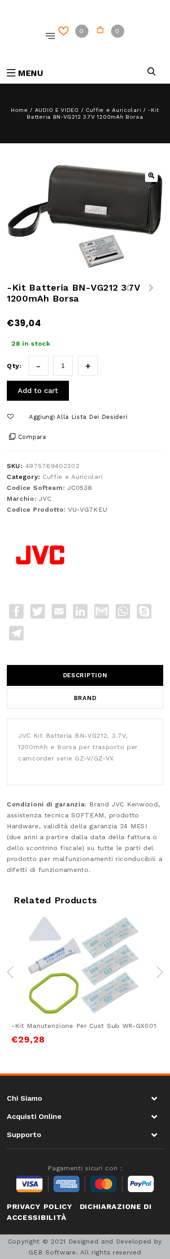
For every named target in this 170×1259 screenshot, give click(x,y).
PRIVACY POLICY (40, 1206)
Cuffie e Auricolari (113, 110)
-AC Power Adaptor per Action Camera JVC (128, 298)
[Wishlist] (65, 31)
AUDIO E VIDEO (57, 110)
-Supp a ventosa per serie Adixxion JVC (151, 298)
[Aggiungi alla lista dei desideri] (74, 945)
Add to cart (38, 390)
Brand (85, 698)
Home (19, 110)
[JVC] (41, 555)
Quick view (116, 945)
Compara (32, 436)
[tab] (85, 675)
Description (85, 675)
